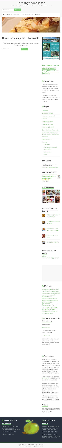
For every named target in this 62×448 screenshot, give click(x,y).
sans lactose (48, 309)
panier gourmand (47, 303)
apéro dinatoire (55, 291)
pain (47, 302)
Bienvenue (45, 110)
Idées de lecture (46, 139)
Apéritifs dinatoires (47, 121)
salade (44, 308)
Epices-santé (46, 327)
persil (51, 304)
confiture (47, 295)
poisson (54, 304)
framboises (54, 298)
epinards (44, 298)
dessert (44, 297)
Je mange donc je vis (31, 3)
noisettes (52, 300)
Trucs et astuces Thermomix (11, 15)
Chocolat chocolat (47, 124)
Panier (45, 155)
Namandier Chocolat (53, 242)
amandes (45, 289)
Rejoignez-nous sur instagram (50, 167)
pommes (45, 305)
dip (48, 297)
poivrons (58, 304)
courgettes (53, 295)
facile (47, 298)
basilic (43, 293)
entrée (55, 296)
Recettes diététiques (48, 127)
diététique (51, 296)
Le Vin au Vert (46, 336)
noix (55, 300)
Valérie (44, 256)
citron (43, 295)
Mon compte (47, 152)
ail (42, 289)
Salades (44, 119)
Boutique (37, 15)
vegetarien (45, 313)
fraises (50, 298)
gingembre (44, 300)
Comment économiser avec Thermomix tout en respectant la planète (50, 134)
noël (57, 300)
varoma (55, 311)
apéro (50, 291)
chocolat (56, 293)
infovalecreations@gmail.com (50, 258)
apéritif (51, 289)
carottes (50, 293)
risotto (55, 305)
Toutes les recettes (27, 15)
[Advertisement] (52, 273)
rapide (52, 305)
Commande (47, 144)
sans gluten (52, 307)
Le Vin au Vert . (46, 378)
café (46, 293)
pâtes (49, 305)
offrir (44, 302)
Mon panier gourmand (48, 116)
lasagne (48, 300)
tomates (47, 311)
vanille (51, 311)
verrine (51, 313)
